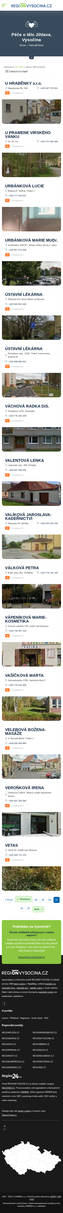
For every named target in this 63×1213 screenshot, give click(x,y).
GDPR (53, 1197)
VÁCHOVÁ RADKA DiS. (27, 406)
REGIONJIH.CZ (9, 1044)
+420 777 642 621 (17, 195)
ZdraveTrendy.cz (9, 1115)
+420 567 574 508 (17, 250)
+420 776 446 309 (17, 416)
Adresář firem (36, 45)
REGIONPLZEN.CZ (10, 1032)
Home (22, 45)
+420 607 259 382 (17, 800)
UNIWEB (25, 1092)
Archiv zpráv (37, 1018)
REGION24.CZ (39, 1067)
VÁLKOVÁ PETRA (22, 568)
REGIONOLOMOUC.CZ (43, 1056)
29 (42, 900)
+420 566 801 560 (17, 304)
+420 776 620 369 (17, 685)
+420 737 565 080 (49, 141)
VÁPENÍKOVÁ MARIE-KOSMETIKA (25, 619)
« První (9, 900)
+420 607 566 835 (17, 470)
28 (36, 900)
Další (37, 909)
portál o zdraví (24, 1111)
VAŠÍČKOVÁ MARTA (24, 675)
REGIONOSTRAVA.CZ (43, 1061)
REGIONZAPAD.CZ (10, 1038)
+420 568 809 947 (17, 361)
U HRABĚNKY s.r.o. (23, 83)
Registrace (25, 1018)
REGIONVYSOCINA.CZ (43, 1038)
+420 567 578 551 (49, 88)
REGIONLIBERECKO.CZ (13, 1061)
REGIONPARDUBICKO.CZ (45, 1032)
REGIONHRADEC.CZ (11, 1067)
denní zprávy (19, 984)
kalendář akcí (22, 988)
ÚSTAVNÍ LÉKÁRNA (24, 294)
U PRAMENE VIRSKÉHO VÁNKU (28, 134)
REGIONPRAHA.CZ (11, 1050)
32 (21, 908)
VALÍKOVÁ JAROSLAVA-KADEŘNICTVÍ (28, 517)
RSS (46, 1018)
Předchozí (24, 899)
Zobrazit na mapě (18, 71)
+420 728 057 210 (17, 631)
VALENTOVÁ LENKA (24, 460)
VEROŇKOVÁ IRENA (24, 788)
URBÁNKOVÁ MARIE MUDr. (31, 240)
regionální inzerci (46, 992)
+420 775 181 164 (49, 573)
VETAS (11, 845)
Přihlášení (14, 1018)
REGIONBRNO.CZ (41, 1044)
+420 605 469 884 (17, 743)
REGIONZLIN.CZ (40, 1050)
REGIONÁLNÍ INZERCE (31, 957)
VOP (59, 1197)
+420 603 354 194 (49, 523)
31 (56, 900)
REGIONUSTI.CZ (9, 1056)
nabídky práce (36, 988)
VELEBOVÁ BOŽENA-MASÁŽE (25, 732)
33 (28, 908)
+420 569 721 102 (17, 855)
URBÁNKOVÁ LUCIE (24, 186)
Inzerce (5, 1018)
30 (49, 900)
